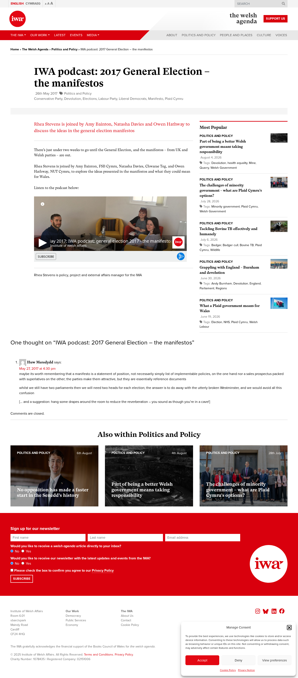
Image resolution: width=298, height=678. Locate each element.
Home (14, 49)
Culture (264, 35)
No (16, 551)
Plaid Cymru (174, 99)
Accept (202, 660)
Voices (281, 35)
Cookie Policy (228, 670)
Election (216, 322)
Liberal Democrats (132, 99)
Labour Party (107, 99)
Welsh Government (224, 168)
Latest (60, 35)
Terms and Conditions (98, 654)
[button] (289, 627)
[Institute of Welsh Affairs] (17, 19)
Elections (90, 99)
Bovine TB (247, 245)
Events (76, 35)
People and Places (236, 35)
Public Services (76, 620)
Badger (216, 245)
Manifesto (155, 99)
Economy (72, 625)
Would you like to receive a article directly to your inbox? (65, 546)
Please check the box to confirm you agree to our (63, 570)
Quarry (204, 168)
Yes (28, 551)
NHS (227, 322)
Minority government (225, 206)
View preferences (274, 660)
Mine (252, 163)
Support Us (275, 18)
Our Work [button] (38, 35)
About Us (127, 616)
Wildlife (215, 250)
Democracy (73, 616)
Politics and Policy (199, 35)
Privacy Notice (246, 670)
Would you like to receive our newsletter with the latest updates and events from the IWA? (80, 558)
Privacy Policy (103, 570)
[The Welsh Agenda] (243, 19)
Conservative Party (48, 99)
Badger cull (230, 245)
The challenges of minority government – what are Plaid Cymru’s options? (231, 190)
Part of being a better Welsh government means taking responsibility (223, 146)
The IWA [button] (16, 35)
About (171, 35)
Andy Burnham (221, 283)
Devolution (72, 99)
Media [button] (92, 35)
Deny (238, 660)
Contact (126, 620)
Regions (221, 288)
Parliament (207, 288)
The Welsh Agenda (35, 49)
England (255, 283)
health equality (237, 163)
